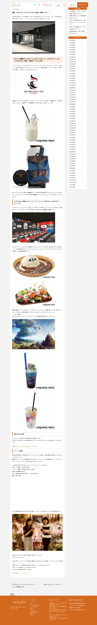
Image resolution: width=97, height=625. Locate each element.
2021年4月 (72, 95)
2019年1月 (72, 149)
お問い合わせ (33, 613)
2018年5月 (72, 168)
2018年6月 (72, 166)
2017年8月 (72, 185)
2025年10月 (73, 64)
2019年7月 (72, 135)
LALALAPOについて (34, 611)
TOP (39, 4)
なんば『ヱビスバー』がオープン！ (52, 584)
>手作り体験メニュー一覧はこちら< (20, 573)
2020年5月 (72, 111)
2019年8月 (72, 132)
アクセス (32, 610)
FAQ (57, 4)
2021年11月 (73, 90)
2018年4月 (72, 170)
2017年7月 (72, 187)
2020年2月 (72, 118)
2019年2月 (72, 147)
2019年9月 (72, 130)
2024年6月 (72, 87)
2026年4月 (72, 50)
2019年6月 (72, 137)
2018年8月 (72, 161)
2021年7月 (72, 92)
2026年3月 (72, 52)
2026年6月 (72, 45)
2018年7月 (72, 163)
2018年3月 (72, 173)
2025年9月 (72, 66)
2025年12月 (73, 59)
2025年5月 (72, 76)
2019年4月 (72, 142)
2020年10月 (73, 99)
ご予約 (31, 615)
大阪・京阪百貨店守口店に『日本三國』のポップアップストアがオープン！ (77, 22)
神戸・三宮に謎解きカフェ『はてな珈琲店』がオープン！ (57, 615)
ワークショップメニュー (36, 605)
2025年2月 (72, 83)
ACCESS (65, 4)
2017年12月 (73, 180)
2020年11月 (73, 97)
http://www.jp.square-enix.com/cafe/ (28, 446)
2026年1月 (72, 57)
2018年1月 (72, 177)
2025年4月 (72, 78)
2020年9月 (72, 102)
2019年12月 (73, 123)
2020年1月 (72, 121)
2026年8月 (72, 40)
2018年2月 (72, 175)
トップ (31, 603)
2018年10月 (73, 156)
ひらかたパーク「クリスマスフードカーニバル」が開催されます (23, 586)
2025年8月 (72, 68)
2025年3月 (72, 80)
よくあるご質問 (33, 606)
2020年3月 (72, 116)
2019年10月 (73, 128)
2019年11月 (73, 125)
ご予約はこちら (82, 5)
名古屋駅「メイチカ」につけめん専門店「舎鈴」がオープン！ (57, 604)
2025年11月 (73, 61)
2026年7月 (72, 42)
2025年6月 (72, 73)
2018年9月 (72, 159)
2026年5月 (72, 47)
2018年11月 (73, 154)
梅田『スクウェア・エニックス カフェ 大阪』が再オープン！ (30, 12)
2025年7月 (72, 71)
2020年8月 (72, 104)
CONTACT (72, 4)
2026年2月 (72, 54)
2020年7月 (72, 106)
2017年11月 (73, 182)
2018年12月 (73, 151)
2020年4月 (72, 113)
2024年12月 (73, 85)
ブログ (31, 608)
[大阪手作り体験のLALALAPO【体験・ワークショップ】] (19, 603)
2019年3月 (72, 144)
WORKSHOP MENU (47, 4)
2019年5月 (72, 140)
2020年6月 (72, 109)
